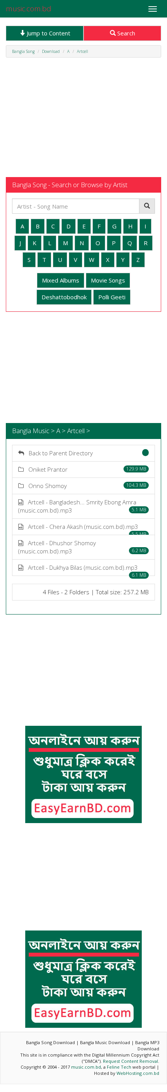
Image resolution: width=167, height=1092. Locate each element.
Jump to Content (47, 33)
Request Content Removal (130, 1061)
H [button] (130, 226)
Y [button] (123, 259)
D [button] (68, 226)
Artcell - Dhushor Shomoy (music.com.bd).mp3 (82, 547)
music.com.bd (28, 9)
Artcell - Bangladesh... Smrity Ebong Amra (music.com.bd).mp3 (82, 506)
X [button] (108, 259)
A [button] (22, 226)
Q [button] (129, 243)
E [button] (84, 226)
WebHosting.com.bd (138, 1073)
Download (51, 51)
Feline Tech (119, 1067)
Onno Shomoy (85, 486)
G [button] (114, 226)
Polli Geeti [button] (111, 297)
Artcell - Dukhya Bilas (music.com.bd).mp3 (84, 570)
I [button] (145, 226)
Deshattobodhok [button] (64, 297)
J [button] (20, 243)
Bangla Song (23, 51)
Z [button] (138, 259)
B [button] (38, 226)
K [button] (35, 243)
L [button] (49, 243)
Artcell (82, 51)
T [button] (44, 259)
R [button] (146, 243)
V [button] (75, 259)
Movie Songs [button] (108, 280)
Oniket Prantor (85, 469)
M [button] (65, 243)
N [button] (82, 243)
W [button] (91, 259)
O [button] (98, 243)
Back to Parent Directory (58, 453)
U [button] (60, 259)
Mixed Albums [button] (60, 280)
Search (125, 33)
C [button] (53, 226)
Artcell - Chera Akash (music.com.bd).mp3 (84, 529)
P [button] (114, 243)
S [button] (29, 259)
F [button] (99, 226)
